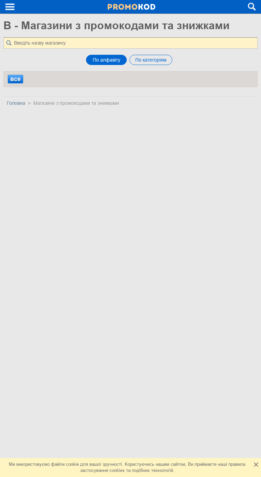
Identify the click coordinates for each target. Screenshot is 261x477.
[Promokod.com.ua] (131, 7)
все (15, 79)
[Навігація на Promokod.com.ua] (10, 7)
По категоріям (151, 60)
